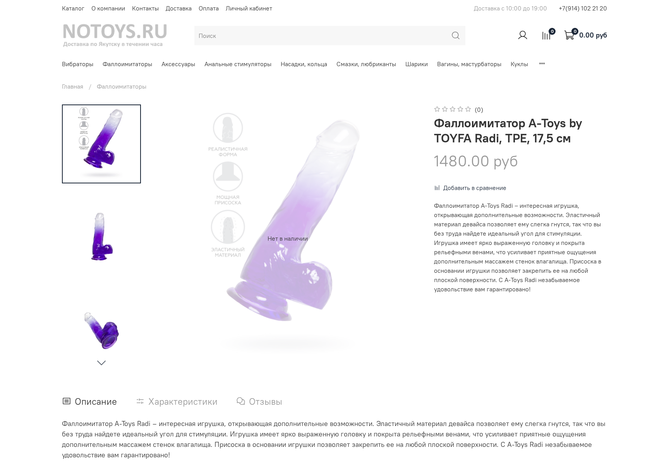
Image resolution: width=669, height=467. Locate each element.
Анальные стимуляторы (237, 64)
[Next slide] (101, 362)
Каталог (73, 8)
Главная (72, 86)
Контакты (145, 8)
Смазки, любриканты (366, 64)
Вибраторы (77, 64)
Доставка (179, 8)
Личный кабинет (249, 8)
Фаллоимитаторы (127, 64)
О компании (108, 8)
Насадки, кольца (304, 64)
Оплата (209, 8)
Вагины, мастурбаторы (469, 64)
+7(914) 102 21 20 (583, 8)
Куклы (519, 64)
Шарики (416, 64)
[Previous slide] (169, 238)
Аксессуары (178, 64)
